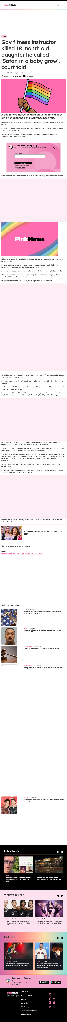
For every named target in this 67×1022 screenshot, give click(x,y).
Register (23, 163)
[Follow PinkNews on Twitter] (50, 995)
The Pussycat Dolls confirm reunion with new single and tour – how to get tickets (49, 922)
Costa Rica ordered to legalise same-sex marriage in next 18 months (43, 668)
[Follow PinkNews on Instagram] (50, 1003)
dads (14, 553)
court (10, 553)
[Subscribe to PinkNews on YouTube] (54, 999)
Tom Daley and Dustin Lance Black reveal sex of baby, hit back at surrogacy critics (44, 800)
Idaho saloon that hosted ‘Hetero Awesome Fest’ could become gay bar (49, 878)
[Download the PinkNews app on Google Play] (56, 982)
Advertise (24, 1003)
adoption (4, 553)
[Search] (58, 5)
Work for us (25, 1007)
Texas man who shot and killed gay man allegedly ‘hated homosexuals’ (42, 631)
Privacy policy (26, 1014)
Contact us (25, 999)
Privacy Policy (21, 167)
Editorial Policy (26, 995)
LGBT (22, 553)
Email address (20, 153)
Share (6, 76)
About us (24, 991)
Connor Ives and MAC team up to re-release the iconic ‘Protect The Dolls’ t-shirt (18, 923)
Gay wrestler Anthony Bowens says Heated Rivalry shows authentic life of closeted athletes (49, 965)
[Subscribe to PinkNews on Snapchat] (54, 1003)
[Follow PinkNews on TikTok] (50, 999)
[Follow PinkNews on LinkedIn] (50, 1007)
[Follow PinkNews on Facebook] (54, 995)
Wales (40, 553)
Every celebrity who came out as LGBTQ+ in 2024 (43, 532)
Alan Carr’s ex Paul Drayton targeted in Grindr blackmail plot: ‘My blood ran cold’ (18, 879)
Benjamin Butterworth (24, 73)
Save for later (17, 76)
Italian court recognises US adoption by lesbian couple (41, 648)
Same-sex (34, 553)
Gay (18, 553)
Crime (4, 36)
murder (27, 553)
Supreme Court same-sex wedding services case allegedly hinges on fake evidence (42, 612)
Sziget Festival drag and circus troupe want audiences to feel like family (18, 964)
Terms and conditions (29, 1011)
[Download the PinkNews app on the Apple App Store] (44, 982)
